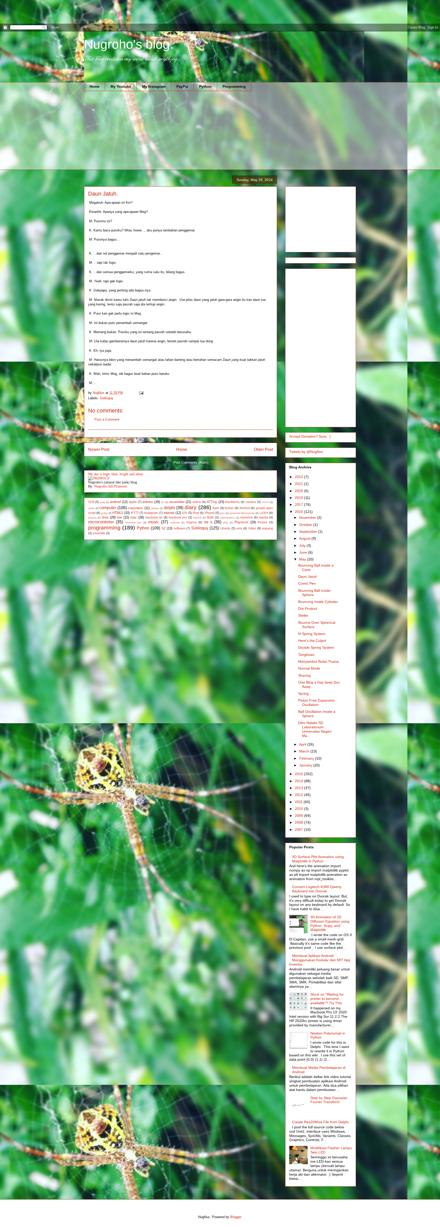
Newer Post (98, 449)
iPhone (210, 512)
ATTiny (212, 502)
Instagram (151, 512)
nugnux (191, 522)
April (303, 744)
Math (210, 517)
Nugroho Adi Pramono (110, 486)
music (153, 522)
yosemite (99, 533)
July (303, 545)
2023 (299, 477)
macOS (197, 517)
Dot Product (307, 609)
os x (208, 522)
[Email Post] (141, 393)
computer (107, 508)
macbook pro (178, 517)
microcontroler (101, 522)
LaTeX (263, 512)
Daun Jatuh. (308, 576)
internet (168, 513)
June (303, 552)
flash (216, 508)
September (308, 531)
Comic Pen (307, 583)
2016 (299, 512)
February (307, 758)
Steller (303, 615)
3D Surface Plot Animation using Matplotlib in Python (318, 859)
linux (105, 517)
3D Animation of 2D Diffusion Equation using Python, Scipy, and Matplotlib (329, 923)
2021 (299, 484)
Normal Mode (309, 668)
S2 (163, 528)
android (115, 502)
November (308, 517)
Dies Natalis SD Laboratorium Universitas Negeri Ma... (315, 729)
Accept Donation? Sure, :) (310, 436)
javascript (235, 513)
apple (133, 502)
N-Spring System (311, 634)
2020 (299, 491)
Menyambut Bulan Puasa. (319, 661)
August (305, 538)
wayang (267, 528)
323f (91, 502)
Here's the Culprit (312, 641)
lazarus (92, 517)
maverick (246, 517)
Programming (234, 86)
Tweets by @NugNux (306, 452)
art (162, 502)
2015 (299, 774)
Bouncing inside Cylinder (318, 602)
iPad (196, 512)
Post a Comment (106, 419)
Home (95, 86)
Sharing (304, 675)
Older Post (263, 449)
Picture (262, 522)
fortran (229, 508)
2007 (299, 829)
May (303, 559)
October (306, 525)
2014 (299, 781)
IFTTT (135, 512)
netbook (175, 522)
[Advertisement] (92, 11)
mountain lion (133, 522)
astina (197, 502)
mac (133, 517)
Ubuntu (225, 528)
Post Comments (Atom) (190, 462)
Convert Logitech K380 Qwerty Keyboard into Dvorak (316, 889)
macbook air (153, 517)
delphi (169, 508)
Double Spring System (316, 647)
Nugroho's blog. (128, 44)
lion (119, 517)
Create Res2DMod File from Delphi (320, 1122)
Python (205, 86)
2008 (299, 822)
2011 (299, 802)
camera (250, 502)
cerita (91, 508)
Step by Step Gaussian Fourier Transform (328, 1100)
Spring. (304, 693)
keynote (250, 513)
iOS (184, 512)
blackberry (232, 502)
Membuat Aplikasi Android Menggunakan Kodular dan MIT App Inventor (319, 960)
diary (191, 507)
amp (102, 502)
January (306, 765)
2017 (299, 504)
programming (104, 527)
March (304, 751)
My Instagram (154, 86)
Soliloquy (106, 398)
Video (252, 528)
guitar (104, 513)
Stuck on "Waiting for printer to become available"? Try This (327, 998)
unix (239, 528)
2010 (299, 809)
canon (265, 502)
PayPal (182, 86)
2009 (299, 816)
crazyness (135, 508)
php (225, 522)
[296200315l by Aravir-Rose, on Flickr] (98, 478)
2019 (299, 498)
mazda (263, 517)
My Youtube (121, 86)
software (179, 528)
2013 (299, 788)
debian (155, 508)
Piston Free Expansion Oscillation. (316, 702)
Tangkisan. (306, 655)
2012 (299, 795)
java (222, 513)
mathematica (227, 517)
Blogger (235, 1217)
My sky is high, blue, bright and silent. (116, 474)
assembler (177, 502)
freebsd (245, 508)
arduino (147, 502)
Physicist (241, 522)
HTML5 (117, 513)
